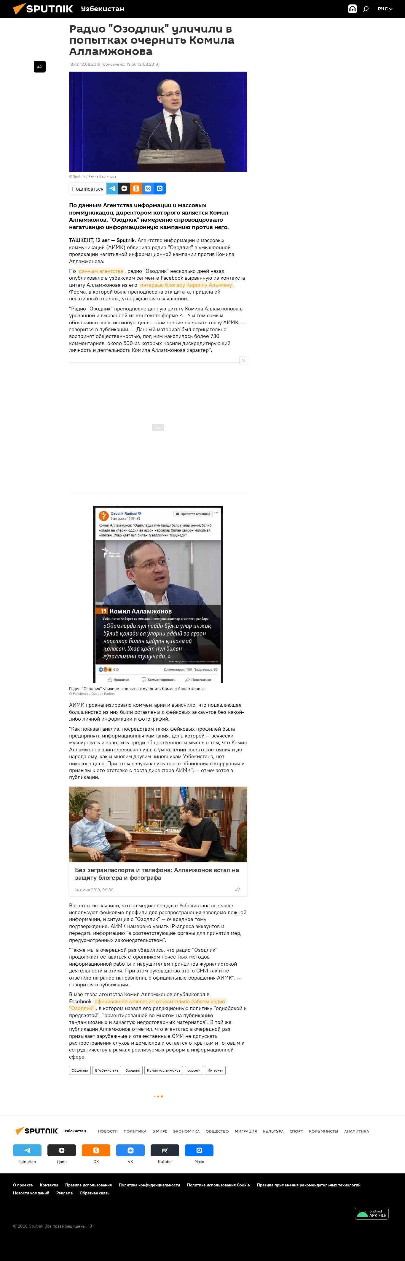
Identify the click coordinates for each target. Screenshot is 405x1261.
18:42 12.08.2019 (84, 64)
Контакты (49, 1185)
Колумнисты (323, 1131)
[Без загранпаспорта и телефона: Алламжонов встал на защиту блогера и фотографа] (158, 824)
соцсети (193, 1070)
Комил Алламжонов (163, 1070)
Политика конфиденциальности (149, 1185)
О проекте (23, 1185)
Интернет (215, 1070)
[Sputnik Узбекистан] (45, 16)
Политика (135, 1131)
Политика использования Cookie (218, 1185)
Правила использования (88, 1185)
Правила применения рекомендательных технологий (309, 1185)
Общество (80, 1070)
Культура (273, 1131)
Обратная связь (94, 1193)
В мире (159, 1131)
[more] (238, 889)
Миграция (246, 1131)
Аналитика (356, 1131)
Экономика (186, 1131)
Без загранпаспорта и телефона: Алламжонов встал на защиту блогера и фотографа (157, 873)
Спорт (296, 1131)
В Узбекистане (106, 1070)
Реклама (64, 1193)
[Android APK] (372, 1214)
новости (108, 1131)
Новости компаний (31, 1193)
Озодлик (132, 1070)
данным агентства (101, 271)
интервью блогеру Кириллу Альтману (186, 284)
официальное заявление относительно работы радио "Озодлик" (148, 1005)
